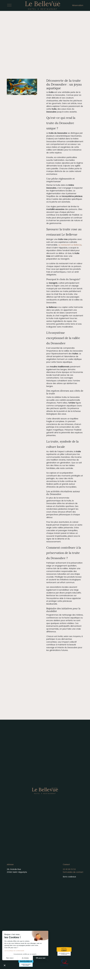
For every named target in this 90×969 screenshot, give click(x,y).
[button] (4, 965)
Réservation (77, 5)
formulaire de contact (73, 872)
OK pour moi (40, 958)
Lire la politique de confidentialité (14, 950)
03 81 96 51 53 (69, 869)
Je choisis (25, 958)
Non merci (9, 958)
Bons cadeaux (69, 877)
